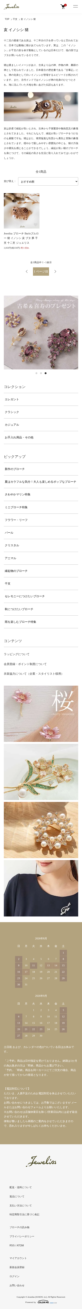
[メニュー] (75, 6)
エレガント (12, 399)
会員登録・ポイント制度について (25, 664)
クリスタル (12, 545)
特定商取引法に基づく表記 (24, 1214)
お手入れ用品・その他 (19, 437)
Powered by (30, 1302)
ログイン (14, 1276)
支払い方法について (21, 1205)
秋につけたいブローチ (19, 609)
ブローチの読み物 (19, 1227)
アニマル (10, 558)
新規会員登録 (17, 1267)
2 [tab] (41, 373)
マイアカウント (18, 1258)
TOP (7, 19)
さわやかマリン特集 (18, 494)
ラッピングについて (17, 654)
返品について (17, 1196)
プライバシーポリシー (22, 1236)
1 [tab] (36, 373)
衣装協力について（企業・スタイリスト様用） (34, 673)
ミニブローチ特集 (16, 507)
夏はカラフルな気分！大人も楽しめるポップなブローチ (40, 481)
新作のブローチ (15, 469)
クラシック (12, 412)
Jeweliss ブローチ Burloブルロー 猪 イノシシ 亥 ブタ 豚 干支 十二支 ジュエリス (21, 238)
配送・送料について (21, 1187)
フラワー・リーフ (16, 519)
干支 (15, 19)
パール (9, 532)
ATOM (20, 1245)
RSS (12, 1245)
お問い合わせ (17, 1285)
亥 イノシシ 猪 (28, 19)
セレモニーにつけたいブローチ (25, 596)
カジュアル (12, 424)
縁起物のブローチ (16, 570)
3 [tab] (46, 373)
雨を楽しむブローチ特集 (20, 621)
